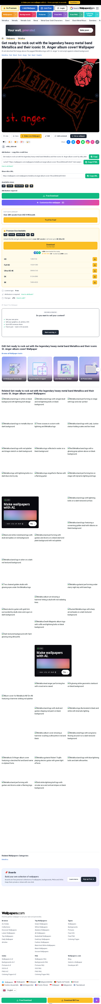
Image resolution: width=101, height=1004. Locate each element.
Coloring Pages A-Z (9, 974)
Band (33, 55)
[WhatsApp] (83, 142)
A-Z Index (5, 924)
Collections (6, 927)
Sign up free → (88, 879)
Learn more (73, 879)
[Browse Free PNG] (81, 14)
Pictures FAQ (39, 965)
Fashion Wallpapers (42, 942)
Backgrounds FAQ (41, 962)
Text (29, 55)
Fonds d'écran (43, 985)
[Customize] (97, 1000)
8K (31, 186)
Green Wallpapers (41, 924)
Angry (25, 55)
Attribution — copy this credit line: (15, 152)
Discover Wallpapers (9, 930)
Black (15, 55)
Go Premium (11, 8)
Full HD (10, 186)
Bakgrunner (68, 985)
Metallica (21, 38)
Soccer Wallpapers (41, 951)
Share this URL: (8, 171)
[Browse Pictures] (50, 14)
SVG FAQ (38, 968)
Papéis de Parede (63, 982)
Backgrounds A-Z (8, 962)
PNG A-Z (5, 971)
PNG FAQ (38, 971)
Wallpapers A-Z (7, 959)
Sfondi (76, 982)
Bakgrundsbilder (46, 982)
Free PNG (74, 14)
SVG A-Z (5, 968)
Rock (20, 55)
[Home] (2, 38)
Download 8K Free (71, 1000)
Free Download (52, 196)
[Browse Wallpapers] (16, 14)
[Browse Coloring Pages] (97, 14)
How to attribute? (7, 166)
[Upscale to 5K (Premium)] (95, 277)
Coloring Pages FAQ (42, 974)
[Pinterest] (78, 142)
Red (10, 55)
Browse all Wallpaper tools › (12, 353)
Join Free (47, 8)
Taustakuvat (80, 985)
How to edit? (21, 298)
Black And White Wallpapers (45, 945)
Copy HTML (92, 162)
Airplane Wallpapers (42, 930)
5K (26, 186)
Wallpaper (32, 982)
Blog (69, 959)
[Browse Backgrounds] (34, 14)
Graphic (39, 55)
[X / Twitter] (73, 142)
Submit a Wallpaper (75, 962)
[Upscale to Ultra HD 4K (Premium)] (95, 271)
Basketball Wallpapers (43, 936)
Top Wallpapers (7, 936)
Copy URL (93, 176)
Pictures (42, 14)
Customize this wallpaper (52, 203)
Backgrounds (25, 14)
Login (62, 8)
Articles (4, 942)
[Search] (90, 8)
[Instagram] (88, 142)
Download (50, 246)
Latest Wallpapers (8, 933)
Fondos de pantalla (11, 985)
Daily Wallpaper (7, 939)
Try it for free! (50, 220)
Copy (95, 157)
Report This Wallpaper (10, 305)
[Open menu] (97, 8)
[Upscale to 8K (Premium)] (95, 282)
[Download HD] (95, 259)
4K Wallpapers (40, 933)
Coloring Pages (89, 14)
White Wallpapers (41, 927)
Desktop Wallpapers (42, 939)
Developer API (73, 965)
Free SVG (58, 14)
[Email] (92, 142)
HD (4, 186)
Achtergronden (28, 985)
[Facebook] (68, 142)
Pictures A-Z (6, 965)
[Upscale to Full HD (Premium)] (95, 265)
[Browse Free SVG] (66, 14)
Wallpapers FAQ (40, 959)
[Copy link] (97, 142)
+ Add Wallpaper (28, 8)
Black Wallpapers (41, 948)
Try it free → (74, 2)
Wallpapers (7, 14)
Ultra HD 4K (19, 186)
